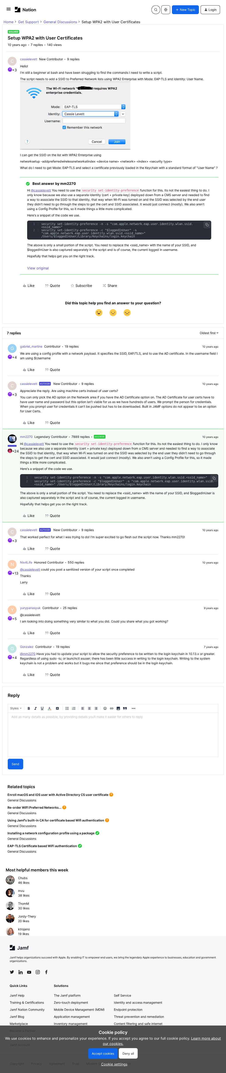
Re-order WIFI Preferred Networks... (34, 807)
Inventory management (70, 1024)
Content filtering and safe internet (138, 1024)
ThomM (23, 903)
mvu (21, 891)
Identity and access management (138, 1002)
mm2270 (26, 437)
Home (8, 22)
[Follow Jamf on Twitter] (12, 972)
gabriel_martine (31, 346)
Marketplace (19, 1024)
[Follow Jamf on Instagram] (38, 972)
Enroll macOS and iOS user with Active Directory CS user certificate (58, 795)
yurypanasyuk (30, 608)
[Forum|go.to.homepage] (25, 9)
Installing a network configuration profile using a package (51, 833)
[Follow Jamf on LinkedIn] (20, 972)
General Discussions (60, 22)
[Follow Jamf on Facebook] (46, 972)
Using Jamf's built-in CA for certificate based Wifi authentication (56, 820)
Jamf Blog (17, 1016)
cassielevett (28, 59)
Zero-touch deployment (71, 1002)
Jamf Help (17, 995)
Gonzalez (27, 647)
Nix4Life (26, 562)
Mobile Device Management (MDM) (79, 1009)
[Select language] (165, 9)
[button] (8, 10)
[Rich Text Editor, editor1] (113, 735)
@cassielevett (41, 190)
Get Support (28, 22)
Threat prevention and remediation (139, 1016)
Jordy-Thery (27, 916)
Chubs (22, 878)
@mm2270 (28, 654)
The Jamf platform (67, 995)
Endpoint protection (128, 1009)
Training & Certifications (27, 1002)
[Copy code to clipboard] (207, 224)
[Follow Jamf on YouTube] (29, 972)
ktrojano (24, 929)
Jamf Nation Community (27, 1009)
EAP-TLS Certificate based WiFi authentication (42, 846)
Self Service (122, 995)
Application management (72, 1016)
